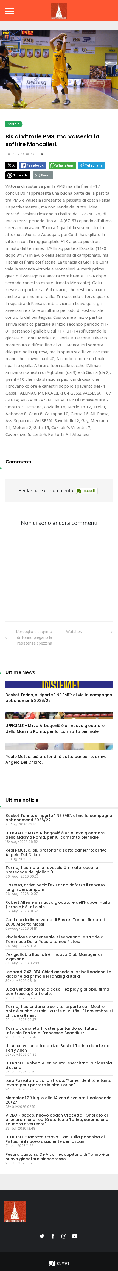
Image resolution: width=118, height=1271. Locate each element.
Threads (20, 175)
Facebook (35, 165)
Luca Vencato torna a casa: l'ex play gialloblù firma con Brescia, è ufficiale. (57, 991)
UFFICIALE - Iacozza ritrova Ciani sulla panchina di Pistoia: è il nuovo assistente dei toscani (55, 1139)
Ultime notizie (21, 800)
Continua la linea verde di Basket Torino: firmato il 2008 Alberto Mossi (55, 922)
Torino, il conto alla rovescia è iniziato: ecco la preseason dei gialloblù (51, 870)
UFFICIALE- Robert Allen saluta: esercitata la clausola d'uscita (58, 1065)
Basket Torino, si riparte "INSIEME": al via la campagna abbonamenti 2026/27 (58, 818)
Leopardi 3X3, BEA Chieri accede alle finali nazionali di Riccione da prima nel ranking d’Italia (58, 974)
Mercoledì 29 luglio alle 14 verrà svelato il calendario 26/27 (58, 1100)
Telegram (93, 165)
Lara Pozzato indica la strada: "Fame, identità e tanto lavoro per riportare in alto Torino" (58, 1083)
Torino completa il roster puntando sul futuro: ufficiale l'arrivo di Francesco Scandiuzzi (51, 1031)
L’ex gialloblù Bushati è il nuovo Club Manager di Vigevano (53, 957)
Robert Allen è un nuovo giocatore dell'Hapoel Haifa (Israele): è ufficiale (57, 905)
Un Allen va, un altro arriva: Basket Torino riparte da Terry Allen (57, 1048)
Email (45, 175)
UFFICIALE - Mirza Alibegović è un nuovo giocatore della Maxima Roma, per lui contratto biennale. (55, 728)
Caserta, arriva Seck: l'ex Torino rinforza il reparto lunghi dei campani (55, 887)
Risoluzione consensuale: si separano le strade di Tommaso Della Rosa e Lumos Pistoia (54, 939)
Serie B (13, 124)
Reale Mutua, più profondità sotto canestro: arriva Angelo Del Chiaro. (56, 852)
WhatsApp (64, 165)
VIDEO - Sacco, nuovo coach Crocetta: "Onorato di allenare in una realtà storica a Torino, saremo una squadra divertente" (56, 1119)
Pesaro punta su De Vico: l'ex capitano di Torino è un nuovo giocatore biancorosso (58, 1157)
